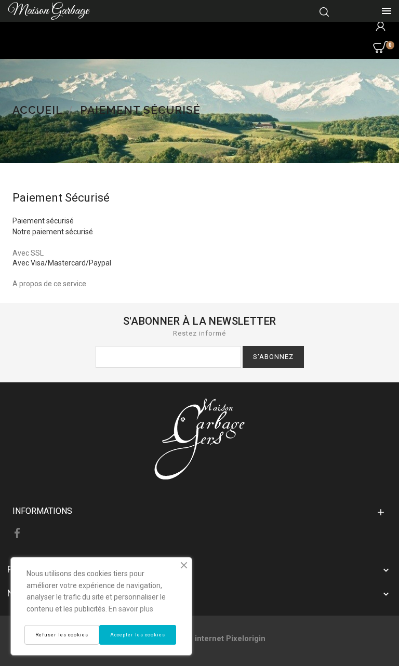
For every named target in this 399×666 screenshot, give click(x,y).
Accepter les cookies (137, 634)
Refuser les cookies (61, 634)
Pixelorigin (245, 638)
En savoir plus (131, 609)
